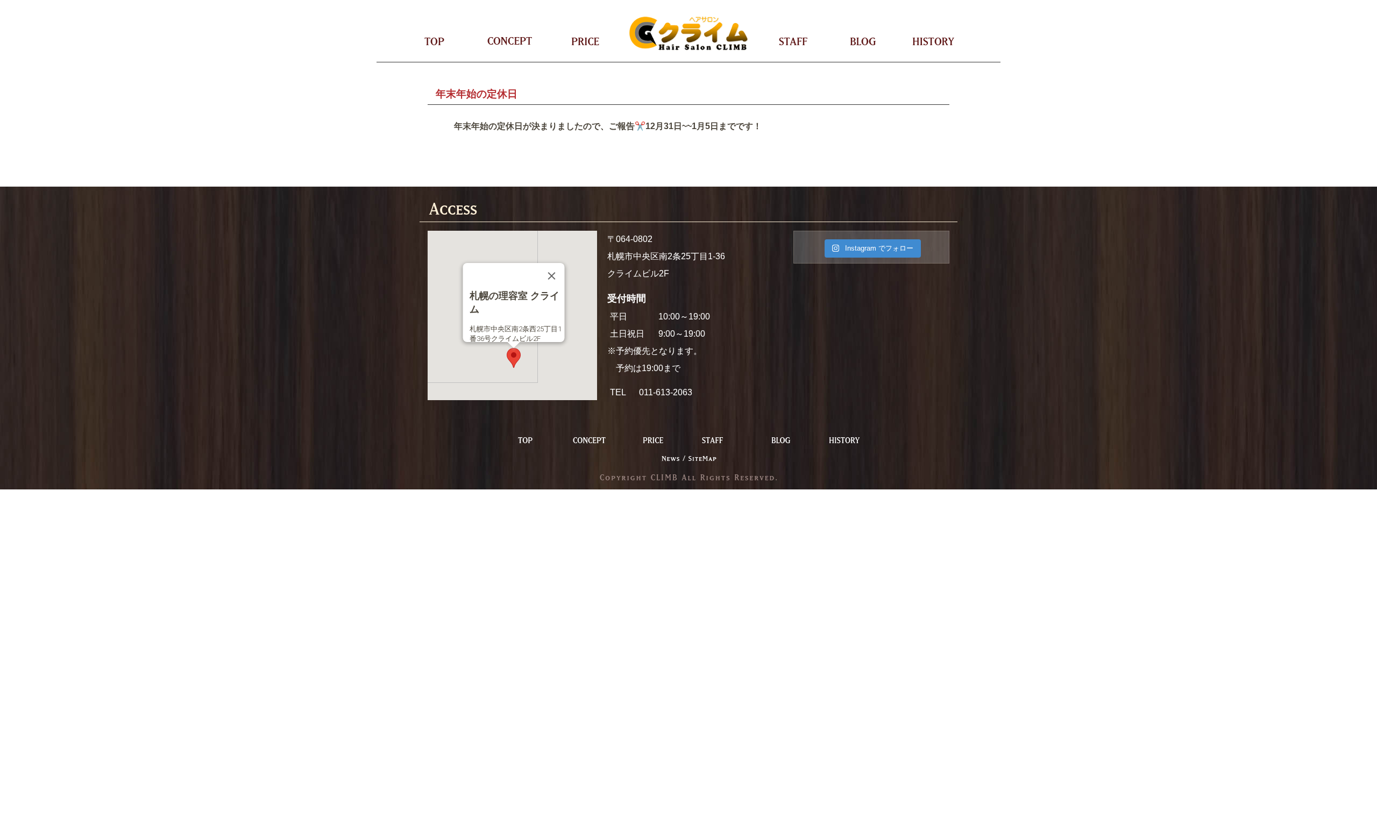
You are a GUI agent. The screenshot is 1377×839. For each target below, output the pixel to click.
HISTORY (925, 41)
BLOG (862, 41)
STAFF (802, 41)
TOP (443, 41)
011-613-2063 (665, 392)
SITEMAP (701, 458)
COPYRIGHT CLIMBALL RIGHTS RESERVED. (688, 477)
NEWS (673, 458)
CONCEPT (508, 41)
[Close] (552, 276)
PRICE (576, 41)
